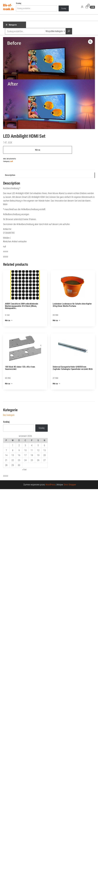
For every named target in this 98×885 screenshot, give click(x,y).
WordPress (50, 484)
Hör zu (37, 150)
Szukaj (18, 3)
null (11, 161)
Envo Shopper (70, 484)
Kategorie (13, 25)
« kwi (24, 469)
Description (10, 175)
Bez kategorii (8, 415)
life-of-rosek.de (8, 7)
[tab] (49, 175)
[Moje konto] (82, 7)
